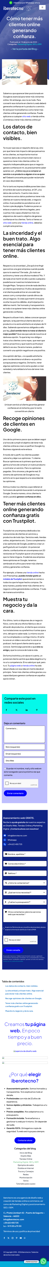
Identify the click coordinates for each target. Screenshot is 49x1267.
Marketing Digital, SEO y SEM (29, 44)
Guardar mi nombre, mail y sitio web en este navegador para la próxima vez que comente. (22, 771)
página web (15, 665)
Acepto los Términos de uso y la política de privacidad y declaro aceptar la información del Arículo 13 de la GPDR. (25, 928)
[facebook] (4, 1238)
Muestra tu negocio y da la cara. (19, 1011)
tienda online (27, 222)
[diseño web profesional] (25, 1051)
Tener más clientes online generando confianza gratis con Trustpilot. (21, 1004)
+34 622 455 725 (15, 844)
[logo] (17, 6)
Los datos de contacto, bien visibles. (21, 986)
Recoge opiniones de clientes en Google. (23, 998)
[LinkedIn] (27, 709)
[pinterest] (17, 1238)
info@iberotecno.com (17, 835)
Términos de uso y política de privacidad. (13, 961)
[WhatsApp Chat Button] (43, 1261)
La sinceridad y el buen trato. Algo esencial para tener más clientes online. (24, 992)
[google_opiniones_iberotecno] (25, 1057)
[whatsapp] (25, 1238)
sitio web (26, 116)
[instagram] (12, 1238)
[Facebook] (6, 709)
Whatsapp (12, 840)
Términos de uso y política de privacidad (21, 1231)
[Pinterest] (37, 709)
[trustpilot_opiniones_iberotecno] (25, 1062)
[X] (16, 709)
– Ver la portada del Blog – (24, 48)
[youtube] (21, 1238)
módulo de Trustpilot (12, 579)
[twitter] (8, 1238)
